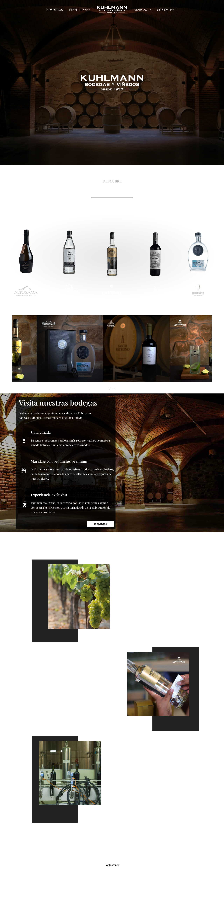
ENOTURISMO (79, 10)
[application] (149, 9)
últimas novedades (112, 308)
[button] (16, 351)
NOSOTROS (54, 10)
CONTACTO (165, 10)
